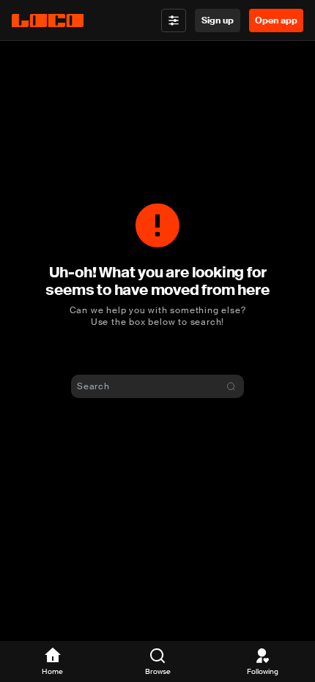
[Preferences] (173, 20)
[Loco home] (48, 20)
